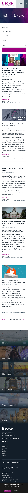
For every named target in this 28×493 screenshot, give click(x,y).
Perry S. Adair (5, 130)
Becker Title (5, 474)
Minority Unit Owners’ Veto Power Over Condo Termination (13, 281)
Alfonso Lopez (11, 133)
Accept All (7, 490)
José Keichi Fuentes (11, 231)
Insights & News (6, 450)
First (3, 320)
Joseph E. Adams (5, 175)
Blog (10, 284)
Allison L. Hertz (5, 177)
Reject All (15, 490)
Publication (14, 284)
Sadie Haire (4, 133)
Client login (6, 462)
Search (5, 50)
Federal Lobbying (19, 158)
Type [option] (4, 45)
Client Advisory (12, 128)
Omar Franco (15, 230)
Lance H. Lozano (20, 233)
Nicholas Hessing (19, 231)
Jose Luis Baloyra (19, 175)
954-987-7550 (7, 438)
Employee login (16, 462)
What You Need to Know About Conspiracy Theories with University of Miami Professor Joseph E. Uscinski (13, 71)
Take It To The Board (7, 477)
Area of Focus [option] (6, 36)
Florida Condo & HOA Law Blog (10, 479)
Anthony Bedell (12, 130)
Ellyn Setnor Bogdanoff (7, 230)
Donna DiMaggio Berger (7, 79)
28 (17, 320)
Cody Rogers (11, 234)
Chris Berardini (19, 130)
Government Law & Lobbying (8, 158)
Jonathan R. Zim (16, 179)
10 (11, 320)
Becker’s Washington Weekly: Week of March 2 (13, 125)
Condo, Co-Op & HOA (7, 102)
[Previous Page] (8, 320)
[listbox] (14, 36)
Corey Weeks (21, 134)
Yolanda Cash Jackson (6, 233)
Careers (4, 455)
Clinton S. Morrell (21, 177)
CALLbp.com (5, 475)
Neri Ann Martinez (18, 133)
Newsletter (11, 172)
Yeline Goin (22, 176)
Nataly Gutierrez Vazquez (7, 179)
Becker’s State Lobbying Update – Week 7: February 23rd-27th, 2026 (14, 223)
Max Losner (14, 233)
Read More (4, 99)
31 (26, 320)
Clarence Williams (6, 134)
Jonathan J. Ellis (16, 176)
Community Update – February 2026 (13, 169)
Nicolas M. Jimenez (13, 177)
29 (20, 320)
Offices (4, 451)
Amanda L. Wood (14, 134)
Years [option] (4, 41)
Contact (4, 453)
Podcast (11, 76)
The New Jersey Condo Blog (9, 481)
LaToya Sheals (5, 234)
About (3, 457)
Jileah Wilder (17, 234)
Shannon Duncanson (14, 132)
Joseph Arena (13, 175)
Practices (4, 448)
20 (14, 320)
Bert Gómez (21, 132)
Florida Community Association (18, 102)
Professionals (5, 446)
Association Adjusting (7, 472)
